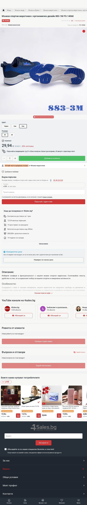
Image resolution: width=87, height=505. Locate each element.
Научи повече (43, 243)
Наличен (8, 141)
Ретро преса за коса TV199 (30, 406)
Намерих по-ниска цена (43, 260)
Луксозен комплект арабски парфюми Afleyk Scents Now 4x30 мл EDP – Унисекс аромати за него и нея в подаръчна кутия (10, 407)
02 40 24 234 (58, 180)
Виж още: (5, 25)
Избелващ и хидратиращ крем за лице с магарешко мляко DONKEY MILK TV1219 (51, 407)
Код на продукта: (73, 25)
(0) (72, 21)
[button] (43, 461)
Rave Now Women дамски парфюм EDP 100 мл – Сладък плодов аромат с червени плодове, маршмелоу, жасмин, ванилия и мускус (71, 407)
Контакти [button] (8, 493)
